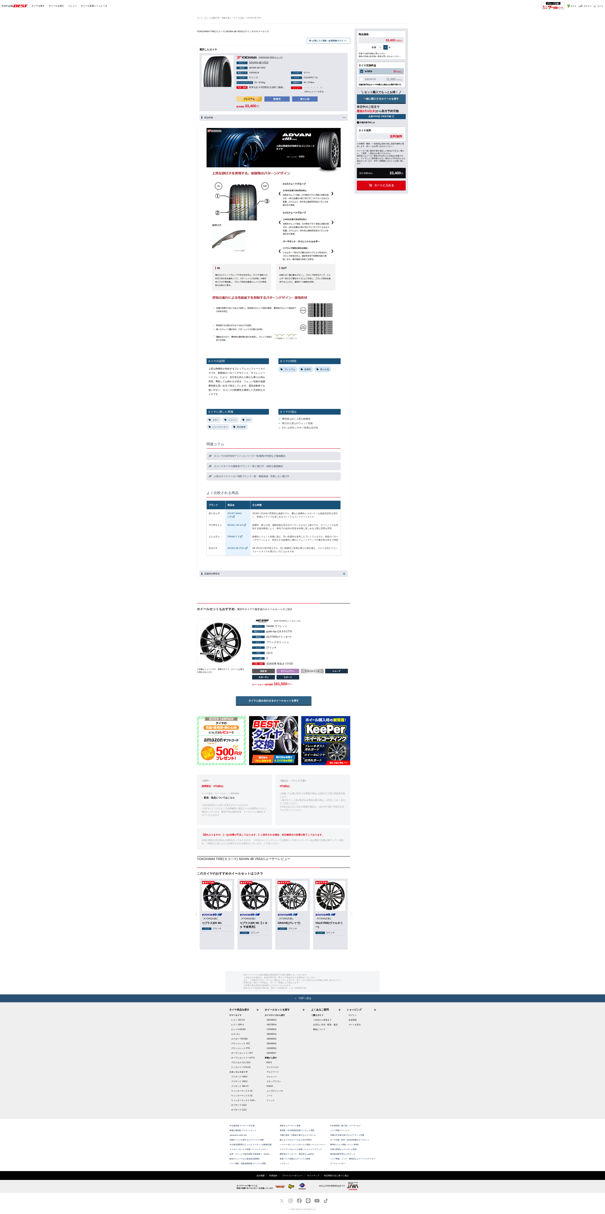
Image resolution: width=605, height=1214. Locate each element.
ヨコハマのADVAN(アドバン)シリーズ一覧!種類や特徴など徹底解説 (249, 455)
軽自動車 (241, 426)
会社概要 (260, 1175)
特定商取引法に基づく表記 (336, 1175)
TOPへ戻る (305, 998)
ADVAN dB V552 (236, 548)
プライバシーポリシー (292, 1175)
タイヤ (38, 6)
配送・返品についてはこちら (219, 797)
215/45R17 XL (306, 77)
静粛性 (307, 369)
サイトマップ (313, 1175)
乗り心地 (324, 369)
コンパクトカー (220, 426)
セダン (215, 419)
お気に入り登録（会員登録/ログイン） (330, 40)
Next (352, 914)
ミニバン (232, 419)
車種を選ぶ (226, 18)
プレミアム (289, 369)
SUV (248, 419)
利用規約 (273, 1175)
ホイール (56, 6)
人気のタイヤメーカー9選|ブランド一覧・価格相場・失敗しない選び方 (251, 476)
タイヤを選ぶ (239, 18)
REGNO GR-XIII (235, 525)
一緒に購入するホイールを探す (381, 98)
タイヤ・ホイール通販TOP (208, 18)
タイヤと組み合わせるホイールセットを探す (273, 700)
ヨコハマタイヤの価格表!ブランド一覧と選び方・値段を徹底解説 (248, 466)
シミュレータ (94, 6)
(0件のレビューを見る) (314, 92)
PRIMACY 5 (233, 536)
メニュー (72, 6)
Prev (197, 914)
